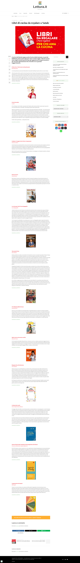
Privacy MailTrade (31, 559)
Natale (21, 20)
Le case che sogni (56, 101)
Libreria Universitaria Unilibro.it (36, 558)
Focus (20, 13)
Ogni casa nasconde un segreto (58, 83)
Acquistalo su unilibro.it (16, 83)
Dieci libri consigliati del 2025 (58, 67)
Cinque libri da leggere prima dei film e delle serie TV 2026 (59, 65)
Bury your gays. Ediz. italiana (58, 93)
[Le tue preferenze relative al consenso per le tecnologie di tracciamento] (1, 561)
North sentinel (55, 91)
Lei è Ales (54, 97)
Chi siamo (43, 13)
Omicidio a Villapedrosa (57, 99)
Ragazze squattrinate (56, 85)
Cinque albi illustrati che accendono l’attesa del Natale (60, 76)
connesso (17, 525)
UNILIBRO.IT (21, 558)
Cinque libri (25, 13)
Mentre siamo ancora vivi (57, 95)
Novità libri (15, 13)
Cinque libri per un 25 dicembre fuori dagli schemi (60, 70)
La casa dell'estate (56, 89)
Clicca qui (39, 517)
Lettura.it (40, 7)
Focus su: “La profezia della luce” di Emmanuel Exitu (59, 73)
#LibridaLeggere (37, 13)
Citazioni (30, 13)
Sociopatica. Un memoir (57, 87)
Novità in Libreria (61, 80)
